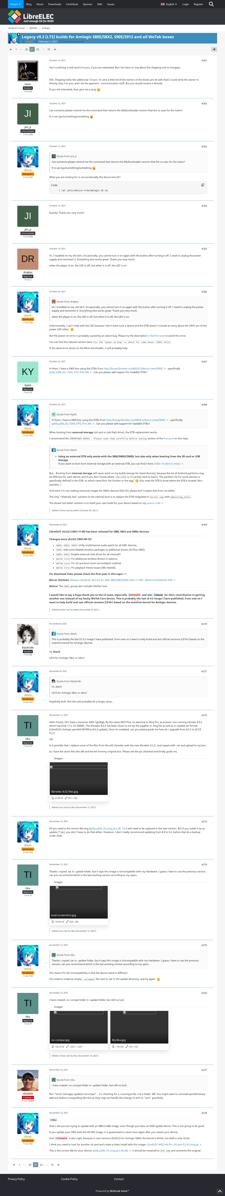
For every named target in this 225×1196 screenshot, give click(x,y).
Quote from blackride (68, 681)
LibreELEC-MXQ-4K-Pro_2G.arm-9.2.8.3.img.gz (173, 1144)
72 (48, 49)
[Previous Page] (11, 49)
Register (198, 4)
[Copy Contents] (202, 185)
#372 (204, 715)
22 (37, 49)
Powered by (112, 1191)
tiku (73, 807)
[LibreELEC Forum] (112, 16)
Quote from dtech (66, 450)
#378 (204, 1113)
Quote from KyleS (66, 414)
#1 (125, 573)
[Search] (211, 4)
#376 (204, 993)
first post (169, 438)
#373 (204, 821)
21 (32, 49)
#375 (204, 945)
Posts (26, 91)
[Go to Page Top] (219, 1191)
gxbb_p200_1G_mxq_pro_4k (105, 828)
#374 (204, 864)
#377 (204, 1070)
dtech (76, 510)
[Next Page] (55, 49)
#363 (204, 146)
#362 (204, 103)
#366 (204, 291)
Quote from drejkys (67, 301)
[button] (169, 4)
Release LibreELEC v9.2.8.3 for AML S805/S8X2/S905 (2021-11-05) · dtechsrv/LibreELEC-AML (121, 580)
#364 (204, 205)
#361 (204, 60)
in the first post (156, 335)
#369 (204, 524)
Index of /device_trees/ (167, 463)
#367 (204, 361)
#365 (204, 248)
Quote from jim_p (66, 156)
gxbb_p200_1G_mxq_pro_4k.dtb (110, 1150)
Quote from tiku (65, 954)
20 (26, 49)
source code (154, 503)
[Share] (214, 49)
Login (186, 4)
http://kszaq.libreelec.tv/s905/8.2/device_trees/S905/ (133, 368)
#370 (204, 623)
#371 (204, 671)
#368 (204, 404)
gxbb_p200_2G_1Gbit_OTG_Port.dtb (69, 372)
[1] (56, 190)
